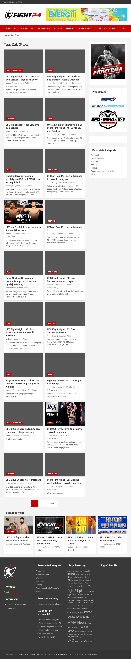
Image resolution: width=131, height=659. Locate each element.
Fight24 (86, 586)
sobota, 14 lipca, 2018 (55, 285)
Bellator (71, 574)
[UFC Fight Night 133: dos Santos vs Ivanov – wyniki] (65, 263)
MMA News (76, 622)
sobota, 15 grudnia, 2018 (57, 183)
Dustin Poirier (79, 583)
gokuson (27, 544)
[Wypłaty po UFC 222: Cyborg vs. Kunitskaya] (65, 365)
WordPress (92, 654)
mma (88, 612)
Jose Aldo (89, 603)
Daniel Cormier (79, 580)
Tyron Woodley (84, 637)
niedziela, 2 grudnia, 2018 (57, 234)
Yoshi (68, 83)
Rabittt (28, 83)
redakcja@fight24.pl (18, 592)
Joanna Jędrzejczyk (83, 600)
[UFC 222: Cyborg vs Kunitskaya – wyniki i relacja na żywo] (23, 414)
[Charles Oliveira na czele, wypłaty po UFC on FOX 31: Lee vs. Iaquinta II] (23, 161)
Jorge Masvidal (79, 603)
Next (52, 503)
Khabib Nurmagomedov (77, 608)
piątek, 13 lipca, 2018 (14, 339)
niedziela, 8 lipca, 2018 (56, 336)
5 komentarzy (52, 288)
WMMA (77, 641)
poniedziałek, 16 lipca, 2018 (17, 288)
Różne (93, 174)
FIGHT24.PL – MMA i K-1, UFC (31, 654)
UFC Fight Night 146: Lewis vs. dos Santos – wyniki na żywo (23, 78)
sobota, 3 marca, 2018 (15, 435)
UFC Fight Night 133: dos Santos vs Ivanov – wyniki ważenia (20, 332)
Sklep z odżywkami (105, 28)
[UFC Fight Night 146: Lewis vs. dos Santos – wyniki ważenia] (65, 61)
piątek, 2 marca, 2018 (55, 435)
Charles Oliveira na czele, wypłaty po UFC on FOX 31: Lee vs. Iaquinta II (23, 179)
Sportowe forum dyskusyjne (51, 604)
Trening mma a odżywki (49, 620)
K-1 (32, 28)
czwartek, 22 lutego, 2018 (16, 483)
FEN (78, 587)
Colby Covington (85, 574)
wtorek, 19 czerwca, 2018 (16, 390)
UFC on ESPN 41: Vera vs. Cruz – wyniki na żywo (80, 540)
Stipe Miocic (78, 634)
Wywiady (70, 28)
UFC (70, 640)
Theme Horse (61, 654)
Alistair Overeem (73, 571)
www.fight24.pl (86, 641)
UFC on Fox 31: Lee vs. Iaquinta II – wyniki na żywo (64, 178)
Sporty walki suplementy (49, 630)
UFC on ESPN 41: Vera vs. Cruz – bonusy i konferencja (49, 540)
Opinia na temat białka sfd (50, 623)
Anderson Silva (85, 571)
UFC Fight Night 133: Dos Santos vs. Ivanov (61, 331)
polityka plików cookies (16, 604)
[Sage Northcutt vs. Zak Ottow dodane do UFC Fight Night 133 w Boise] (23, 365)
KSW (80, 612)
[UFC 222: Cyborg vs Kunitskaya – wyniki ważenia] (65, 414)
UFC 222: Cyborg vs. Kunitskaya (23, 479)
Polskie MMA (21, 28)
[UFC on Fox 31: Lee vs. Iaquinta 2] (65, 212)
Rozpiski (58, 28)
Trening (94, 168)
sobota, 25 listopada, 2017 (57, 487)
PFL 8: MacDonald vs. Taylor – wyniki (111, 539)
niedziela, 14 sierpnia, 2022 (48, 547)
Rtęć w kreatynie (46, 626)
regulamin (11, 608)
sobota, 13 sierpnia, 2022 (78, 547)
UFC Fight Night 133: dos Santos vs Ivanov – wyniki (61, 280)
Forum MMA (85, 28)
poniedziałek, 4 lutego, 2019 (58, 135)
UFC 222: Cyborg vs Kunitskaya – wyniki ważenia (64, 430)
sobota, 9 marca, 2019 (15, 83)
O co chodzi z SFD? (47, 637)
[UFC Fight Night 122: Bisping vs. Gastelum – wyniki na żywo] (65, 465)
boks (78, 574)
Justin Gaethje (72, 606)
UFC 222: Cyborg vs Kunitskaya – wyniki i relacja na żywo (23, 430)
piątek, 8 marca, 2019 (55, 83)
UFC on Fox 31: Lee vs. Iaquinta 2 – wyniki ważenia (23, 229)
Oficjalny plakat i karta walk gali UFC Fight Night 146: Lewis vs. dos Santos (64, 128)
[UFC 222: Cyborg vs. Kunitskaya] (23, 465)
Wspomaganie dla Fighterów (102, 171)
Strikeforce (88, 634)
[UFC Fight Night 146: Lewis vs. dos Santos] (23, 109)
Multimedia (44, 28)
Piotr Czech (32, 390)
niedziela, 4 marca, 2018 (57, 387)
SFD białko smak (46, 633)
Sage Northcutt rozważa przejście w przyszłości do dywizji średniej (21, 281)
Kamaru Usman (87, 606)
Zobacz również (15, 512)
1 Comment (76, 83)
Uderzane (95, 165)
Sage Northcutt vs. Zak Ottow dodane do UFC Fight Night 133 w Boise (23, 383)
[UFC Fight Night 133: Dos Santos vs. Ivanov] (65, 314)
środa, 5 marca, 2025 (14, 544)
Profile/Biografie (97, 158)
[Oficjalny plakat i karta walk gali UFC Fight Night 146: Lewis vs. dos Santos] (65, 109)
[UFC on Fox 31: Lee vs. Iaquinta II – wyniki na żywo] (65, 161)
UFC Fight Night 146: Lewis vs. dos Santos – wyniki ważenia (64, 78)
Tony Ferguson (72, 637)
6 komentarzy (11, 86)
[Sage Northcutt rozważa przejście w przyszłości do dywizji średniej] (23, 263)
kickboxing (72, 612)
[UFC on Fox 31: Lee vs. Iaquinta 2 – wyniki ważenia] (23, 212)
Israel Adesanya (77, 597)
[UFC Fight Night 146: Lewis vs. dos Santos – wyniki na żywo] (23, 61)
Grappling (94, 161)
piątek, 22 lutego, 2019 (15, 131)
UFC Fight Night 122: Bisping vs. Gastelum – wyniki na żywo (64, 481)
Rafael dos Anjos (80, 631)
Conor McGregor (75, 577)
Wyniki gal (17, 70)
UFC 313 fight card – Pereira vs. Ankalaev (17, 539)
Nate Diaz (75, 627)
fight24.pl (74, 591)
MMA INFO (85, 617)
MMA (8, 28)
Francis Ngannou (78, 595)
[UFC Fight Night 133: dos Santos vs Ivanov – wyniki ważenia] (23, 314)
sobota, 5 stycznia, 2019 (15, 186)
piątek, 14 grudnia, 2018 (15, 234)
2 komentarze (52, 438)
